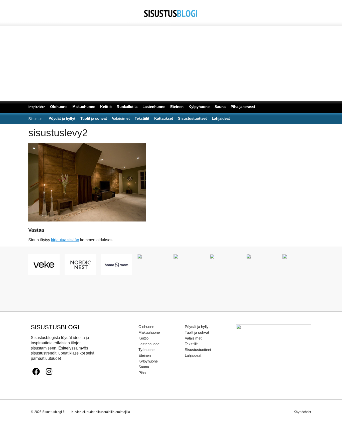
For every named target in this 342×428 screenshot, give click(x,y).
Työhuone (146, 350)
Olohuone (146, 326)
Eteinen (144, 355)
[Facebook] (36, 371)
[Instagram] (49, 371)
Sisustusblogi (55, 327)
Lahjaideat (193, 355)
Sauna (143, 367)
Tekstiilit (191, 344)
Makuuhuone (149, 332)
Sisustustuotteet (198, 350)
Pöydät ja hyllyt (197, 326)
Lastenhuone (148, 344)
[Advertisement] (171, 63)
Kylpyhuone (148, 361)
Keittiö (143, 338)
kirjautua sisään (65, 240)
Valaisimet (193, 338)
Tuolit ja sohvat (197, 332)
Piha (142, 372)
